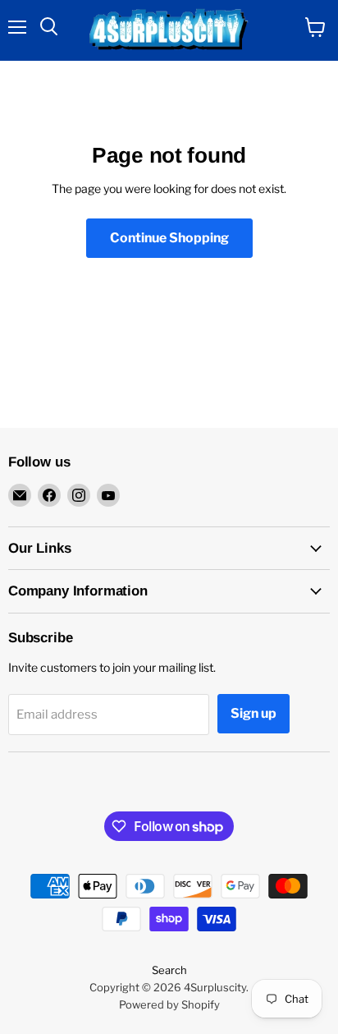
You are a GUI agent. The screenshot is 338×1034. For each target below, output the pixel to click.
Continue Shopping (169, 238)
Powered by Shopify (169, 1004)
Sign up (253, 713)
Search (169, 970)
